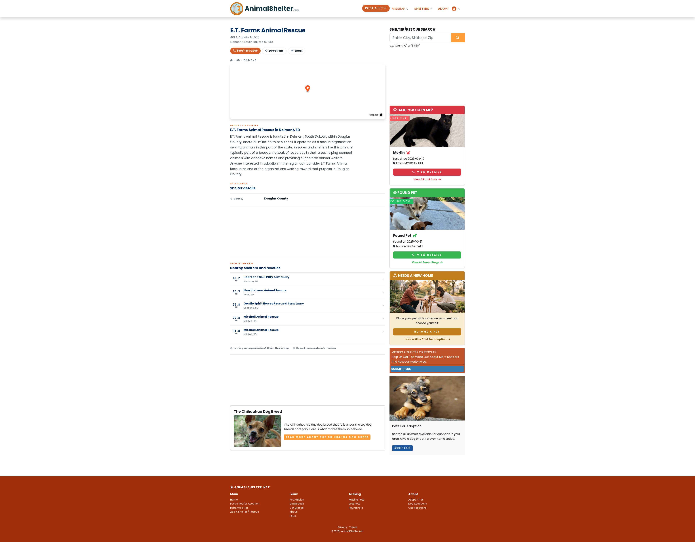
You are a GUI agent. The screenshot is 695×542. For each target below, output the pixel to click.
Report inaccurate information (316, 348)
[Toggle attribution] (381, 115)
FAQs (293, 516)
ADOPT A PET (402, 448)
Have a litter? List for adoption (426, 339)
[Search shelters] (458, 37)
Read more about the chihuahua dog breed (327, 437)
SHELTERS (421, 9)
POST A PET (374, 8)
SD (238, 60)
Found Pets (356, 508)
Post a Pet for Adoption (244, 503)
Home (234, 499)
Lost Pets (354, 503)
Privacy (342, 527)
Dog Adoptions (417, 503)
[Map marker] (307, 89)
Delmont (250, 60)
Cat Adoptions (417, 508)
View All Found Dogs (426, 262)
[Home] (231, 60)
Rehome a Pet (427, 331)
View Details (429, 171)
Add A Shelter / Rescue (244, 512)
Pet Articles (297, 499)
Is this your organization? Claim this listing (261, 348)
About (293, 512)
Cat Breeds (297, 508)
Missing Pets (356, 499)
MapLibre (373, 114)
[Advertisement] (307, 231)
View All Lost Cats (426, 179)
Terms (353, 527)
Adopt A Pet (415, 499)
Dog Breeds (297, 503)
